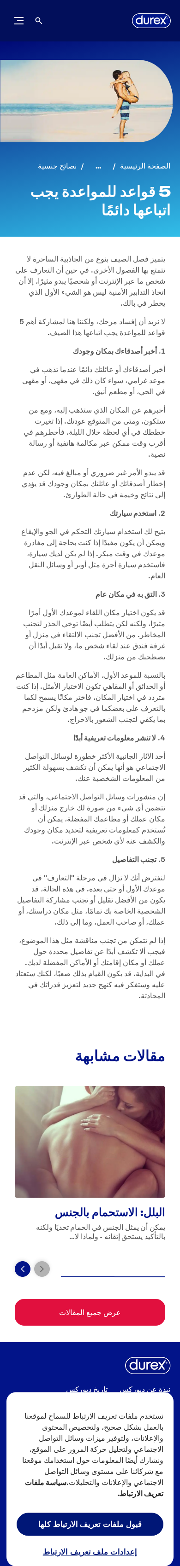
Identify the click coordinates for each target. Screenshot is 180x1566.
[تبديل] (19, 20)
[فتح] (38, 20)
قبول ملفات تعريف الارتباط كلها (90, 1523)
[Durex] (151, 20)
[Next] (22, 1269)
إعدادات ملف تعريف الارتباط (90, 1551)
